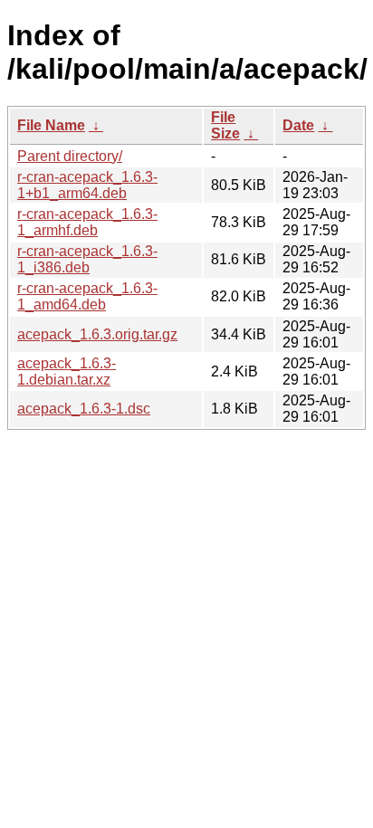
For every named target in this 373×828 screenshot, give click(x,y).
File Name (51, 125)
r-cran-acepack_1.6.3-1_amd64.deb (87, 296)
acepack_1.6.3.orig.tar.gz (97, 334)
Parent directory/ (69, 156)
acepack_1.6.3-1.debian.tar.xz (66, 371)
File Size (225, 125)
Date (298, 125)
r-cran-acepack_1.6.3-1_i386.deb (87, 259)
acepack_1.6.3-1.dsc (83, 408)
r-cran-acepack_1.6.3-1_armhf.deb (87, 222)
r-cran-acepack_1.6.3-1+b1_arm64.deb (87, 185)
